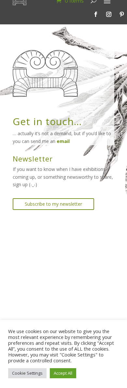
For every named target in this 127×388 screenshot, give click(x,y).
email (63, 141)
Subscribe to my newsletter (53, 204)
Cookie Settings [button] (27, 373)
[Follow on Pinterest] (122, 14)
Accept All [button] (63, 373)
